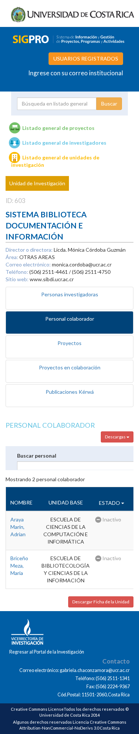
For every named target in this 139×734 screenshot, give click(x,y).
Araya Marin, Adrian (18, 526)
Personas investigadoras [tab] (69, 294)
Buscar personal (36, 455)
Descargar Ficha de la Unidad (100, 601)
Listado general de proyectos (58, 128)
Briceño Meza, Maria (19, 565)
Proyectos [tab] (69, 343)
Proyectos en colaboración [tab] (69, 367)
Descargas (115, 437)
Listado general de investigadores (64, 142)
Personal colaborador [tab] (69, 319)
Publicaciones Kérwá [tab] (70, 392)
